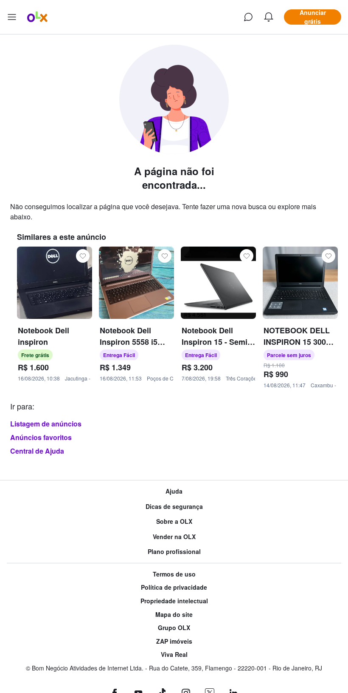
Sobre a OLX (174, 521)
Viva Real (174, 654)
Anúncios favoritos (41, 437)
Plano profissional (174, 552)
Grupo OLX (174, 628)
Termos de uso (174, 574)
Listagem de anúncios (45, 424)
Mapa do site (174, 615)
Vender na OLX (174, 537)
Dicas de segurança (174, 507)
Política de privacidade (174, 587)
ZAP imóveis (174, 641)
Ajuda (174, 491)
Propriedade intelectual (174, 601)
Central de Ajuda (37, 451)
